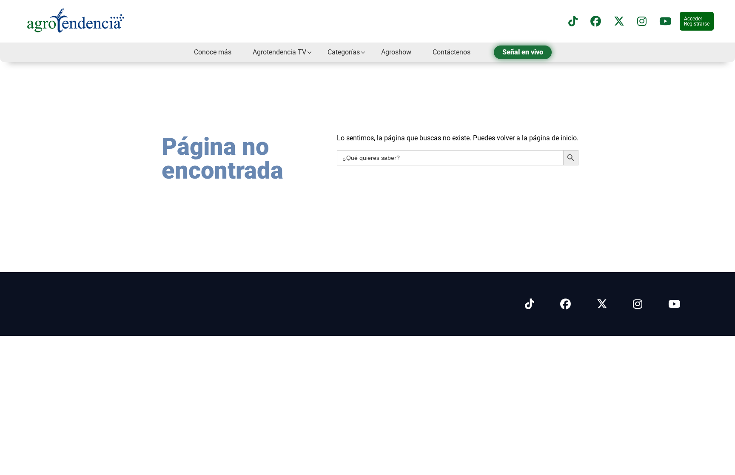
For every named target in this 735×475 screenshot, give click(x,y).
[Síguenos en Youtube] (674, 304)
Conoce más (212, 52)
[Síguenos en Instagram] (637, 304)
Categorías (344, 52)
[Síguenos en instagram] (642, 21)
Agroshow (396, 52)
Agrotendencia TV (279, 52)
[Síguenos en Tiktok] (529, 304)
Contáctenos (451, 52)
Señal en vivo (522, 52)
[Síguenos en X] (619, 21)
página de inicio (553, 138)
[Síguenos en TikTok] (573, 21)
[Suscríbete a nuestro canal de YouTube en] (665, 21)
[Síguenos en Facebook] (595, 21)
